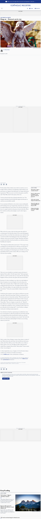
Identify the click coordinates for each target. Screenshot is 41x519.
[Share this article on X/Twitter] (1, 184)
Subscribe (38, 8)
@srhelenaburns (6, 359)
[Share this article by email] (4, 184)
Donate (31, 8)
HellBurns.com (25, 358)
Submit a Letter (6, 378)
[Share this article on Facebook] (6, 184)
